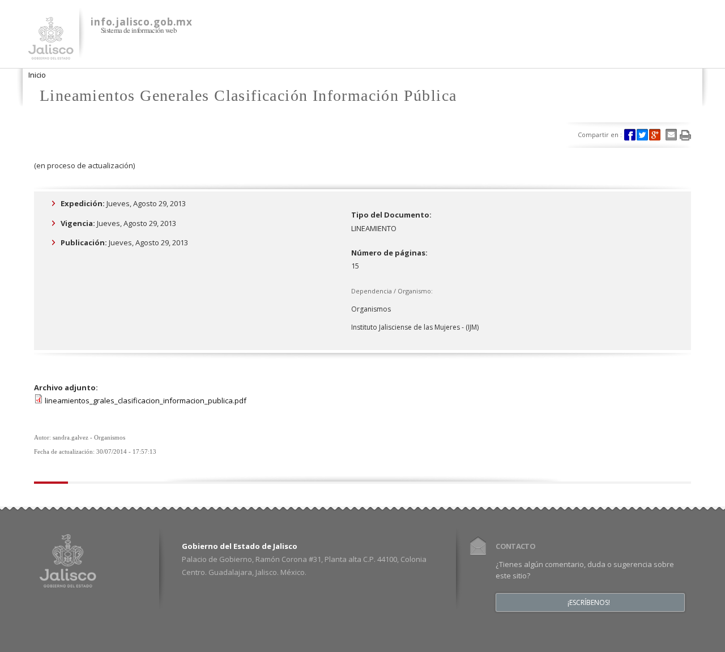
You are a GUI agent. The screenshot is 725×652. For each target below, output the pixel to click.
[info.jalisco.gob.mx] (51, 53)
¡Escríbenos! (589, 602)
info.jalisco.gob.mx (142, 21)
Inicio (37, 75)
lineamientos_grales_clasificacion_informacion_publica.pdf (145, 400)
